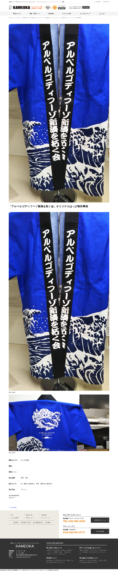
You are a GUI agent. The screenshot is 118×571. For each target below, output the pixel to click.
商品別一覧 (29, 515)
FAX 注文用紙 (100, 531)
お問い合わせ (106, 1)
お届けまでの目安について (89, 558)
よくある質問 (97, 1)
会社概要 (47, 522)
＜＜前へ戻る (13, 507)
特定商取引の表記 (26, 522)
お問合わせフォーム (100, 520)
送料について (52, 558)
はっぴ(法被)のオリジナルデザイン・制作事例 (38, 17)
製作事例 (44, 515)
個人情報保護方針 (38, 522)
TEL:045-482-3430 (74, 521)
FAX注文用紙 (86, 7)
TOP (10, 17)
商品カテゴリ (17, 13)
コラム (101, 13)
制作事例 (51, 13)
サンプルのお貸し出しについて (91, 548)
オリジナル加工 (66, 13)
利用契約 (16, 522)
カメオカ (45, 570)
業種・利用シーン (35, 13)
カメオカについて (85, 13)
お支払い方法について (55, 548)
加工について (30, 518)
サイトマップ (45, 518)
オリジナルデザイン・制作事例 (19, 17)
